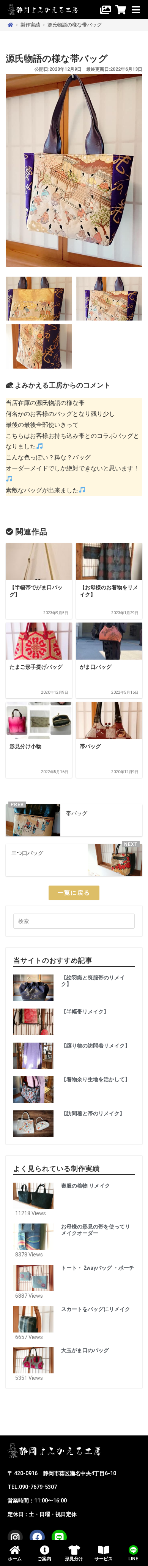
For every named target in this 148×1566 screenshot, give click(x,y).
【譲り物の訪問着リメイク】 (95, 1046)
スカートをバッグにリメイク (95, 1309)
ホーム (15, 1558)
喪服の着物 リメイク (85, 1186)
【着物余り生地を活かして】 (95, 1079)
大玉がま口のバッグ (85, 1350)
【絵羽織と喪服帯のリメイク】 (93, 980)
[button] (74, 893)
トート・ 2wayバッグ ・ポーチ (97, 1268)
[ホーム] (10, 25)
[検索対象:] (74, 921)
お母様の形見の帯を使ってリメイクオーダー (95, 1230)
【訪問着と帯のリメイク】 (93, 1113)
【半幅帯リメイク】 (85, 1012)
